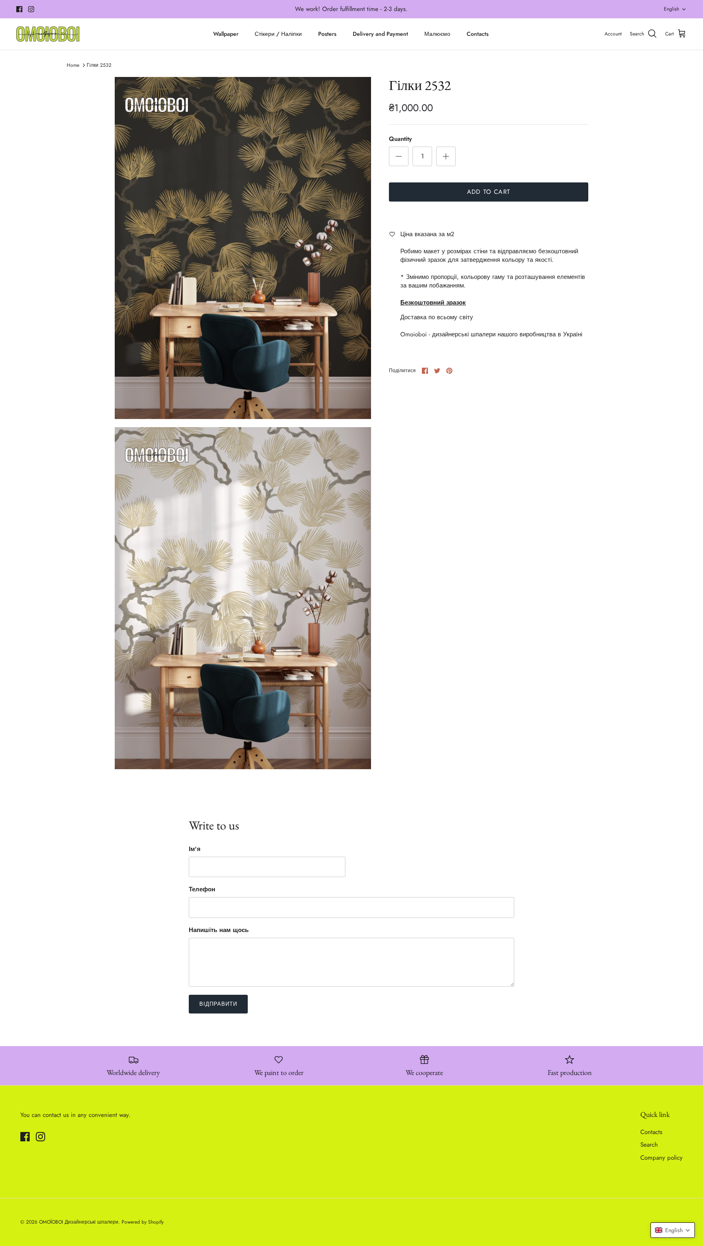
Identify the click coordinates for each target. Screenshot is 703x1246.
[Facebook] (19, 9)
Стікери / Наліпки (278, 34)
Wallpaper (225, 34)
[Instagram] (31, 9)
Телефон (202, 889)
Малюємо (437, 34)
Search (649, 1144)
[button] (672, 1230)
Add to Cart (488, 191)
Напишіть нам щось (219, 930)
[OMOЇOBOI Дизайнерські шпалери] (47, 34)
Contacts (478, 34)
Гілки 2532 (99, 65)
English (671, 9)
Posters (327, 34)
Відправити (218, 1004)
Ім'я (195, 849)
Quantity (400, 139)
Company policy (661, 1157)
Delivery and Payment (380, 34)
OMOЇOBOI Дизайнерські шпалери (78, 1222)
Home (73, 65)
